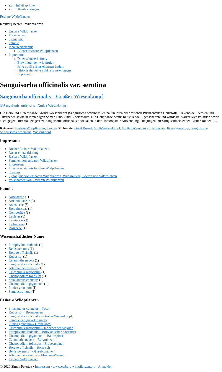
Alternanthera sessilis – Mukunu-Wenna (36, 355)
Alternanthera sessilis (23, 268)
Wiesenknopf (42, 132)
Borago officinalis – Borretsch (29, 347)
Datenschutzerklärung (24, 152)
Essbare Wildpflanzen (15, 16)
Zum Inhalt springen (22, 5)
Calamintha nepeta (21, 260)
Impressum (16, 164)
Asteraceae (16, 204)
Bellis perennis (19, 248)
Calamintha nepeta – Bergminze (30, 339)
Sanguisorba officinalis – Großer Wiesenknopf (51, 96)
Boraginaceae (18, 208)
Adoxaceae (16, 197)
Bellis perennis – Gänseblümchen (31, 351)
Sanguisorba (199, 128)
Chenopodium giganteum (26, 284)
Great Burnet (83, 128)
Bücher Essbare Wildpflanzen (29, 149)
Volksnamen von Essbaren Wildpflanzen (36, 180)
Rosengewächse (178, 128)
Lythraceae (16, 224)
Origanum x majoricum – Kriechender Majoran (41, 328)
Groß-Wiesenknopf (107, 128)
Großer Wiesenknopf (136, 128)
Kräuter (52, 128)
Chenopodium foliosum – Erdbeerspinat (36, 343)
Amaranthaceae (19, 201)
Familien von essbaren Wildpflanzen (33, 160)
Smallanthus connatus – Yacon (29, 308)
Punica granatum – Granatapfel (30, 324)
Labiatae (14, 216)
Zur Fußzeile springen (24, 9)
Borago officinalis (21, 252)
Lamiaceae (16, 220)
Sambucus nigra (20, 291)
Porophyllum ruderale (23, 245)
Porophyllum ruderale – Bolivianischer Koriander (42, 332)
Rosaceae (158, 128)
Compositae (17, 212)
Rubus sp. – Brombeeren (26, 312)
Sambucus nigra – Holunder (28, 320)
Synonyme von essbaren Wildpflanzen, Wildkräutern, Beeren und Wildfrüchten (63, 176)
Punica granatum (20, 287)
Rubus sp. (15, 256)
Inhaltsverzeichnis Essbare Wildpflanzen (36, 168)
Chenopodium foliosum (25, 276)
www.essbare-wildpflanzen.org (74, 366)
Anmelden (105, 366)
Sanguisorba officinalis (15, 132)
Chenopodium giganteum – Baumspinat (36, 336)
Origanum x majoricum (25, 272)
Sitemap (14, 172)
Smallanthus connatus (23, 280)
